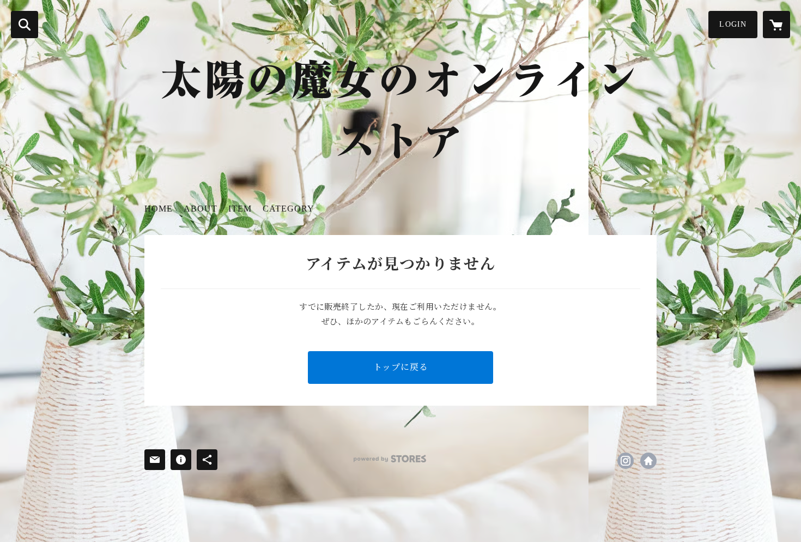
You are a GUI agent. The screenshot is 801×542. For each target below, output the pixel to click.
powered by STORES (390, 459)
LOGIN (733, 24)
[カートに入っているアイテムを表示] (776, 24)
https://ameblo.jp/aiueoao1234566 (648, 461)
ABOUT (200, 208)
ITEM (240, 208)
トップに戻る (400, 367)
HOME (158, 208)
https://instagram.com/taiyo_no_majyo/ (625, 461)
